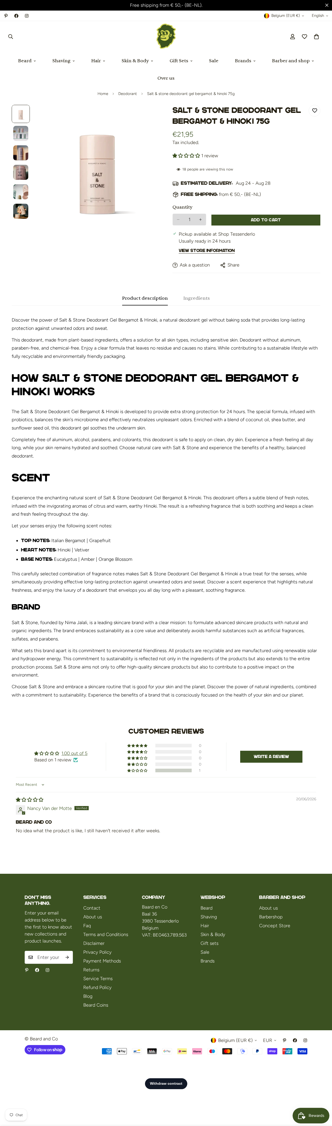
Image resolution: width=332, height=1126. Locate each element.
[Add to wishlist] (314, 111)
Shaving (61, 61)
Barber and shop (291, 61)
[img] (29, 800)
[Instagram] (27, 16)
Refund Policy (97, 987)
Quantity (182, 207)
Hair (96, 61)
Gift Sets (179, 61)
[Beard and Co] (166, 36)
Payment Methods (102, 961)
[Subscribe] (67, 957)
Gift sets (209, 943)
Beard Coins (95, 1005)
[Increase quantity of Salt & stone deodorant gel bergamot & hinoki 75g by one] (200, 219)
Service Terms (98, 978)
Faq (87, 926)
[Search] (10, 36)
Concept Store (274, 926)
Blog (87, 996)
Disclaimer (94, 943)
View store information (207, 250)
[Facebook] (16, 16)
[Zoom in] (148, 116)
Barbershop (271, 917)
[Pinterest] (6, 16)
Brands (243, 61)
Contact (91, 908)
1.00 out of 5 (74, 753)
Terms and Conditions (105, 934)
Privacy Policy (97, 952)
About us (92, 917)
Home (103, 93)
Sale (213, 61)
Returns (91, 970)
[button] (316, 37)
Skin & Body (135, 61)
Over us (166, 78)
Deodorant (127, 93)
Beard (25, 61)
